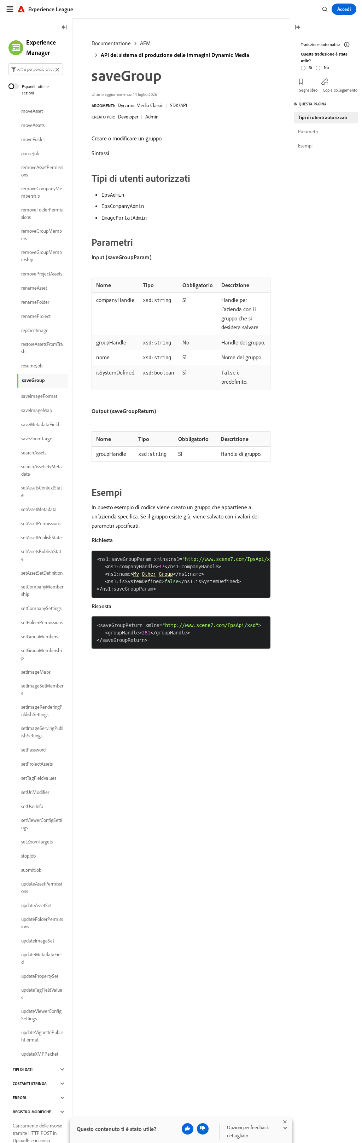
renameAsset (34, 288)
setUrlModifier (35, 792)
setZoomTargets (37, 842)
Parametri (308, 131)
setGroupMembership (41, 654)
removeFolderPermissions (42, 213)
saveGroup (33, 380)
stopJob (28, 856)
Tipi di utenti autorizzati (322, 117)
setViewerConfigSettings (41, 824)
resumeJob (31, 365)
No (326, 67)
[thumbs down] (203, 1129)
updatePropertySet (39, 976)
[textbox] (35, 69)
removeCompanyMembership (41, 192)
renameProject (36, 316)
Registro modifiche (32, 1111)
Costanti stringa (30, 1083)
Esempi (305, 146)
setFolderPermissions (42, 622)
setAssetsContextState (41, 491)
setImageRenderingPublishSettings (42, 711)
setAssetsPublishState (41, 555)
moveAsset (32, 111)
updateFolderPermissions (42, 923)
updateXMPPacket (39, 1054)
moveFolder (33, 139)
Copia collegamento (340, 90)
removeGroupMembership (41, 256)
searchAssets (33, 452)
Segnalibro (308, 90)
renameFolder (35, 302)
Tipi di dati (23, 1069)
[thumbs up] (187, 1129)
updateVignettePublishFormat (42, 1036)
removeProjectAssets (41, 274)
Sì (310, 67)
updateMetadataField (41, 958)
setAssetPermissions (40, 523)
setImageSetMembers (42, 689)
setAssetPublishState (41, 537)
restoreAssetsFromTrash (42, 348)
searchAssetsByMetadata (41, 470)
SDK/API (178, 105)
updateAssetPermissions (41, 887)
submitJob (31, 870)
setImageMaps (36, 672)
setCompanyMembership (42, 590)
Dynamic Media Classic (140, 105)
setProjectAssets (37, 764)
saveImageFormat (39, 396)
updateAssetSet (36, 905)
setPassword (33, 750)
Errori (19, 1097)
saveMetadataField (40, 424)
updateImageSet (37, 941)
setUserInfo (32, 806)
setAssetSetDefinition (42, 573)
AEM (145, 43)
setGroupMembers (39, 636)
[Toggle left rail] (64, 28)
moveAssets (33, 125)
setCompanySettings (41, 608)
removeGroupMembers (41, 235)
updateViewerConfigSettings (41, 1015)
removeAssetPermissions (42, 171)
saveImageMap (36, 410)
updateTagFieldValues (41, 993)
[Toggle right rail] (297, 28)
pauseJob (30, 153)
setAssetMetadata (39, 509)
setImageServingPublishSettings (42, 732)
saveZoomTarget (37, 438)
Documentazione (111, 43)
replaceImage (34, 330)
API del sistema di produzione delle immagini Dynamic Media (175, 54)
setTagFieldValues (38, 778)
